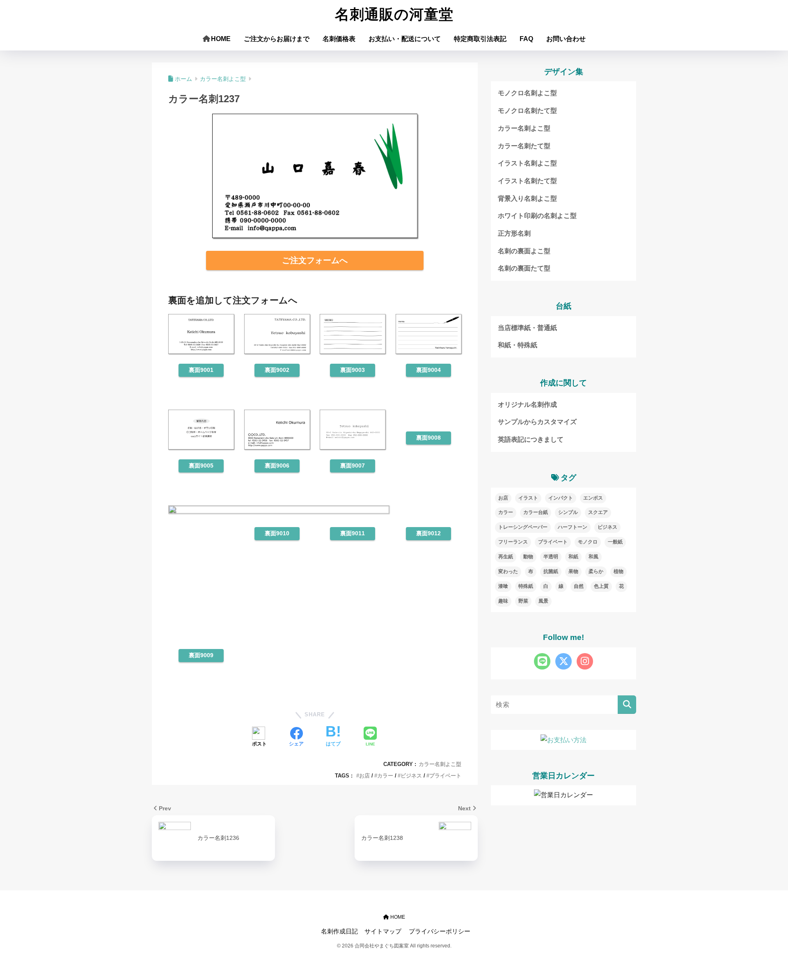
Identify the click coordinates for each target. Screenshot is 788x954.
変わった (508, 571)
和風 (593, 557)
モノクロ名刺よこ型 (527, 92)
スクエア (598, 512)
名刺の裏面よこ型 (524, 251)
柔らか (596, 571)
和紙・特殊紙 (517, 345)
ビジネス (411, 776)
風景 (543, 601)
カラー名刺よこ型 (440, 764)
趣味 (503, 601)
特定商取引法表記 (480, 38)
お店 (364, 776)
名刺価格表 (339, 38)
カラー (385, 776)
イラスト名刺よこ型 (527, 163)
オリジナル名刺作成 (527, 404)
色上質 (601, 586)
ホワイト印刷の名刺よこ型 (537, 215)
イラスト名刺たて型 (527, 180)
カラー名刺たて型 (524, 145)
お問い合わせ (566, 38)
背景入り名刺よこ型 (527, 198)
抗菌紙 (550, 571)
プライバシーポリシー (439, 931)
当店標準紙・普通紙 (527, 327)
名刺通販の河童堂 (394, 15)
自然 (579, 586)
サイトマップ (382, 931)
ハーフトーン (572, 527)
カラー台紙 (535, 512)
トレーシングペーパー (522, 527)
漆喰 (503, 586)
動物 (528, 557)
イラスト (528, 498)
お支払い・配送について (405, 38)
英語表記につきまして (531, 439)
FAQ (526, 38)
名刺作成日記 (339, 931)
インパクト (560, 498)
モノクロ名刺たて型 (527, 110)
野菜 (523, 601)
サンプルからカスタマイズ (537, 421)
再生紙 (505, 557)
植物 (618, 571)
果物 (573, 571)
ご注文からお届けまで (276, 38)
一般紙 (615, 542)
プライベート (445, 776)
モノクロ (588, 542)
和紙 (573, 557)
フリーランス (513, 542)
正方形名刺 (514, 233)
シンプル (568, 512)
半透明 (550, 557)
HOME (221, 38)
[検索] (627, 704)
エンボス (593, 498)
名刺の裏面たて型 (524, 268)
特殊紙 (525, 586)
